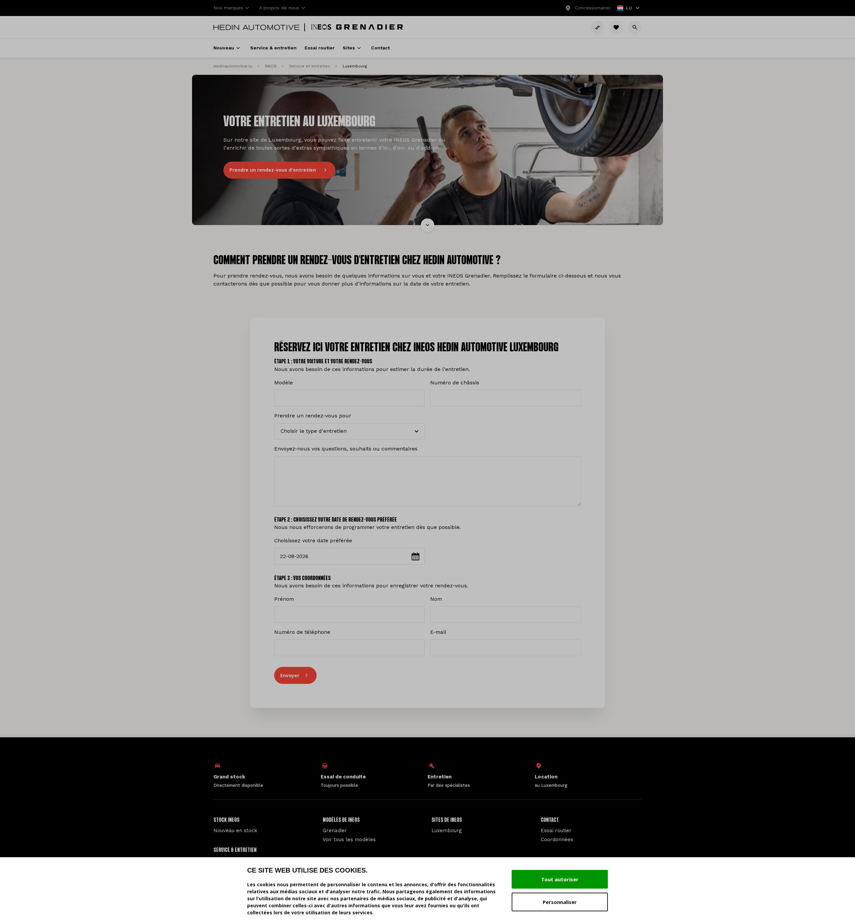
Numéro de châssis (454, 382)
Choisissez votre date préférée (313, 540)
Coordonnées (557, 840)
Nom (436, 599)
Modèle (283, 382)
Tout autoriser (559, 879)
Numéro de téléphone (302, 632)
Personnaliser (560, 902)
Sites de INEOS (447, 820)
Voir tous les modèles (349, 840)
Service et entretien (309, 66)
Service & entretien (234, 850)
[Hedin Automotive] (256, 27)
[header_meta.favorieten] (616, 27)
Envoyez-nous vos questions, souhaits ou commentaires (345, 448)
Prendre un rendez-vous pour (312, 415)
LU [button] (625, 8)
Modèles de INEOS (341, 820)
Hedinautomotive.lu (232, 66)
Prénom (284, 599)
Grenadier (335, 830)
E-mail (438, 632)
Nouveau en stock (235, 830)
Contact (550, 820)
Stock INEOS (226, 820)
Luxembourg (447, 830)
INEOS (271, 66)
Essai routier (556, 830)
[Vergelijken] (597, 27)
